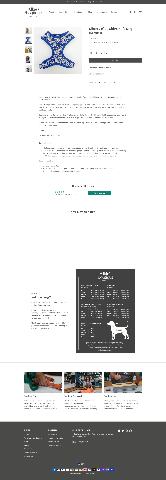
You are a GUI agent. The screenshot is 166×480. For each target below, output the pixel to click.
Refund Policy (53, 434)
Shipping (101, 42)
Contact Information (55, 438)
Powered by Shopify (90, 473)
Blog (90, 12)
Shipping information (100, 68)
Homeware (101, 12)
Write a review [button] (99, 193)
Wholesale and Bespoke (33, 438)
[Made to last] (123, 382)
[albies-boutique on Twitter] (123, 430)
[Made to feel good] (83, 382)
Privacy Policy (53, 442)
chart (58, 135)
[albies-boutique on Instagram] (130, 430)
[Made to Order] (43, 382)
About (51, 12)
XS (91, 53)
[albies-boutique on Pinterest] (127, 430)
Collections (78, 12)
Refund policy (29, 456)
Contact (114, 12)
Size (91, 49)
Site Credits (28, 449)
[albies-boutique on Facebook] (119, 430)
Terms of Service (30, 452)
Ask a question (96, 74)
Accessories (63, 12)
